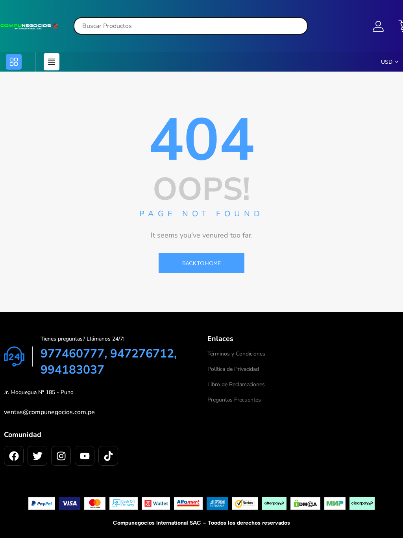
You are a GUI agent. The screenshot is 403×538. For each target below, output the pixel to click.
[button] (14, 62)
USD (386, 62)
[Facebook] (14, 456)
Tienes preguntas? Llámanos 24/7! (82, 339)
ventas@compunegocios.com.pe (49, 412)
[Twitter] (37, 456)
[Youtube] (84, 456)
